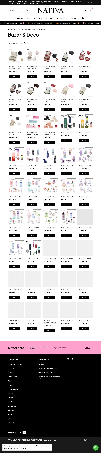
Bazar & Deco (18, 29)
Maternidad (12, 406)
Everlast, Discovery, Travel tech (40, 2)
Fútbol (25, 3)
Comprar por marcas (21, 18)
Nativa (78, 2)
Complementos (13, 389)
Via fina (18, 3)
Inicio (10, 29)
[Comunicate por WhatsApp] (96, 448)
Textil (10, 414)
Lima (32, 3)
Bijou (74, 18)
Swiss (71, 2)
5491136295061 (43, 364)
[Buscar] (26, 10)
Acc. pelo (49, 18)
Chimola (11, 2)
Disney (10, 3)
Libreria (10, 398)
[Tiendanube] (85, 440)
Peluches (11, 410)
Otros (38, 3)
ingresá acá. (38, 440)
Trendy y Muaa (22, 2)
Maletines (11, 402)
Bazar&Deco (62, 18)
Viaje (9, 419)
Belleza (83, 18)
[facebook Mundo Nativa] (91, 3)
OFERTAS (38, 18)
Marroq (10, 393)
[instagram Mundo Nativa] (89, 3)
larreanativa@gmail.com (46, 372)
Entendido (24, 448)
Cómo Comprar (13, 423)
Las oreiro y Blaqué (60, 2)
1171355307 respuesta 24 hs (47, 368)
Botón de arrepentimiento (51, 440)
